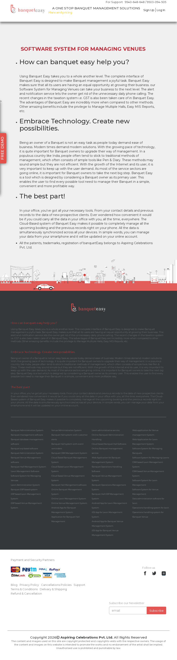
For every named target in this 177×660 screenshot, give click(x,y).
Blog (14, 584)
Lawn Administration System (25, 485)
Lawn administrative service (106, 430)
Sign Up (148, 10)
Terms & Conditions (24, 589)
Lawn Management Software (25, 471)
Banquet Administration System (27, 430)
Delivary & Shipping (53, 589)
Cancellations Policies (56, 584)
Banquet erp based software (24, 448)
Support (79, 584)
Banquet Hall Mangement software (69, 485)
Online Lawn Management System (68, 498)
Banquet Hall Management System (28, 467)
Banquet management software (27, 435)
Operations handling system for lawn (150, 507)
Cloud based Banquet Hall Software (109, 444)
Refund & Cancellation (26, 593)
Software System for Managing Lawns (150, 457)
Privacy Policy (29, 584)
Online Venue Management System (69, 503)
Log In (161, 10)
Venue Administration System (66, 430)
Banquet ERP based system (24, 489)
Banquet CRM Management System (69, 453)
